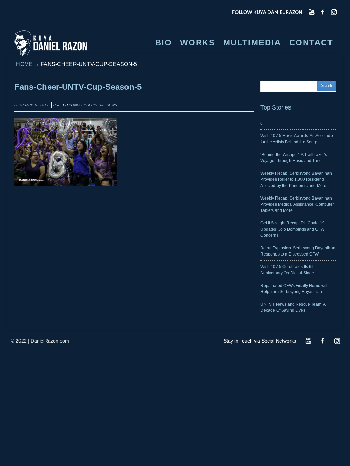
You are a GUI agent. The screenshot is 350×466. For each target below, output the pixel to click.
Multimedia (94, 105)
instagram (333, 11)
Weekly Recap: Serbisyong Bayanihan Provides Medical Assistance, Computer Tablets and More (297, 204)
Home (24, 64)
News (112, 105)
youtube (311, 11)
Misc (77, 105)
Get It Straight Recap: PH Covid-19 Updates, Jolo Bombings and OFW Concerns (292, 229)
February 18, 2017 (31, 105)
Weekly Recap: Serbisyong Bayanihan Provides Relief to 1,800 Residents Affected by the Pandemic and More (296, 179)
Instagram (337, 340)
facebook (322, 11)
